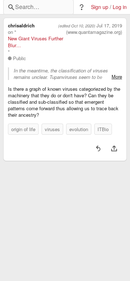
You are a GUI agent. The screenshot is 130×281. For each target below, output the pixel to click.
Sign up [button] (99, 7)
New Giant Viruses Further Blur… (35, 41)
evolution (78, 129)
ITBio (103, 129)
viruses (52, 129)
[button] (82, 7)
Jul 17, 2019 (109, 25)
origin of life (23, 129)
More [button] (117, 76)
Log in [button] (120, 7)
